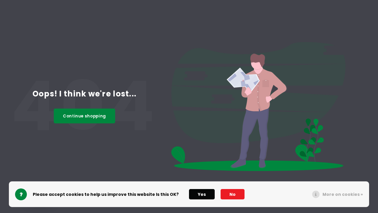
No (232, 194)
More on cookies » (342, 194)
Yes (202, 194)
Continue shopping (84, 116)
